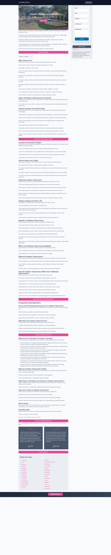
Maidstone (28, 417)
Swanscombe (25, 484)
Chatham (33, 417)
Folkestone (47, 478)
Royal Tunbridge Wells (50, 462)
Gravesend (24, 472)
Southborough (25, 482)
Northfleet (24, 474)
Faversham (47, 466)
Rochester (38, 417)
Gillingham (24, 470)
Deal (46, 484)
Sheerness (47, 464)
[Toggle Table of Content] (30, 57)
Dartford (47, 460)
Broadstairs (47, 488)
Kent (24, 417)
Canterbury (47, 472)
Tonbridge (24, 476)
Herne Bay (47, 474)
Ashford (46, 468)
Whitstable (47, 470)
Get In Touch (82, 46)
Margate (47, 482)
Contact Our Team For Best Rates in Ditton (43, 299)
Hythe (46, 476)
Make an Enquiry (55, 494)
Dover (46, 480)
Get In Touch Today (43, 52)
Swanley (24, 486)
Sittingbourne (25, 480)
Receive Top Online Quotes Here (43, 334)
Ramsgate (47, 486)
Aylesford (20, 417)
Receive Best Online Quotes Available (43, 139)
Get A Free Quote (43, 452)
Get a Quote (43, 20)
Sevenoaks (24, 478)
